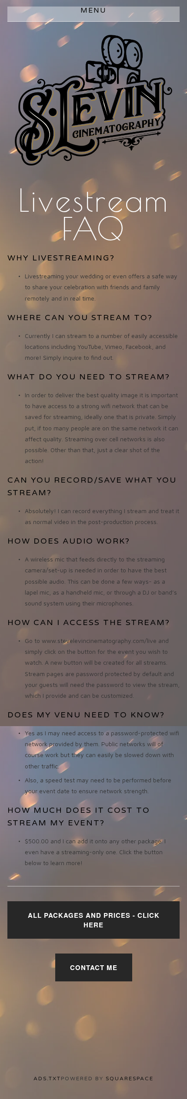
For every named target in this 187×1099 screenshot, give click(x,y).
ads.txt (47, 1078)
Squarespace (130, 1078)
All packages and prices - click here (94, 920)
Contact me (93, 967)
